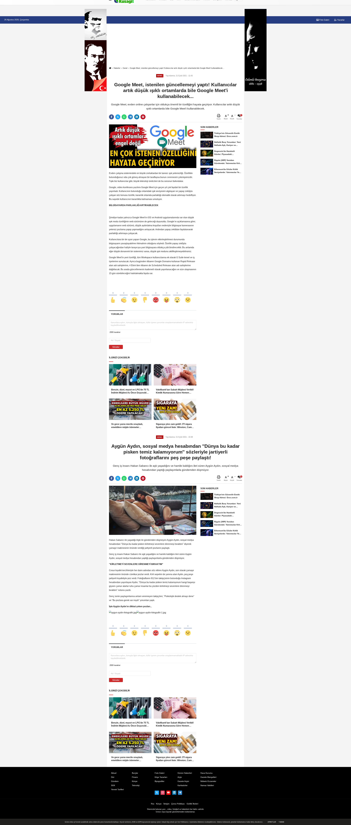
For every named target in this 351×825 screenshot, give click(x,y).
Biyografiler (159, 781)
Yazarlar (341, 20)
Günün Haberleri (185, 773)
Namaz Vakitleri (207, 785)
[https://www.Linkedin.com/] (174, 793)
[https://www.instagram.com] (163, 793)
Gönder (115, 347)
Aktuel (113, 773)
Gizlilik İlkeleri (192, 804)
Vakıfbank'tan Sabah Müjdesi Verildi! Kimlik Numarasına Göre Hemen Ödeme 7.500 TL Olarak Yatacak (175, 391)
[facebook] (111, 116)
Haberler (117, 68)
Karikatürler (183, 785)
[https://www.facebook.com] (168, 793)
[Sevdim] (134, 295)
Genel (125, 68)
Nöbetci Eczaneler (208, 781)
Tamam (281, 822)
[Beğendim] (113, 295)
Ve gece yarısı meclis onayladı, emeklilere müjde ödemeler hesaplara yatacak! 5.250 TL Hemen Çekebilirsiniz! (129, 426)
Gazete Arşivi (183, 781)
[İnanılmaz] (177, 295)
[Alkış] (124, 295)
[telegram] (130, 116)
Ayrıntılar (272, 822)
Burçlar (135, 773)
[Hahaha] (166, 295)
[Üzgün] (188, 295)
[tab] (117, 314)
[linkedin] (136, 116)
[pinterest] (143, 116)
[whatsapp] (124, 116)
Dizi (112, 777)
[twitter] (117, 116)
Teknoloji (135, 785)
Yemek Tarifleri (117, 790)
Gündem (115, 781)
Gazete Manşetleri (208, 777)
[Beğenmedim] (145, 295)
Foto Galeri (324, 20)
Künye (134, 781)
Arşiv (180, 777)
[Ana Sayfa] (110, 68)
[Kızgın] (156, 295)
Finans (135, 777)
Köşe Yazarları (161, 777)
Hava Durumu (206, 773)
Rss (152, 804)
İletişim (166, 804)
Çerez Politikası (178, 804)
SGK (113, 785)
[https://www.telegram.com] (180, 793)
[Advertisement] (175, 45)
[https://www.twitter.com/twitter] (157, 793)
